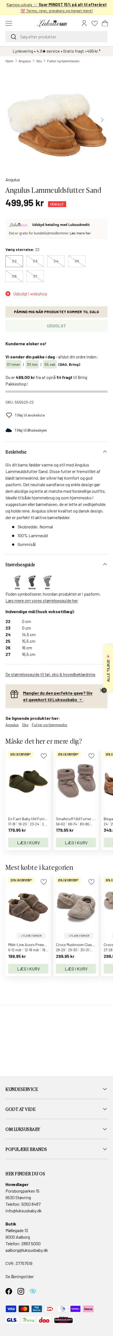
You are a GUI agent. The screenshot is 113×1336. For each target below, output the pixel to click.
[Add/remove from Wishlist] (44, 756)
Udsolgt (56, 325)
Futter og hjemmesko (63, 61)
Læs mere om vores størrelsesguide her (41, 600)
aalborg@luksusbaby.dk (26, 1250)
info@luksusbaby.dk (23, 1210)
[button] (105, 23)
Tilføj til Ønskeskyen (31, 430)
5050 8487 (31, 1204)
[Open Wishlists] (95, 23)
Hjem (9, 61)
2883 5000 (31, 1243)
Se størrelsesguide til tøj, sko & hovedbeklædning (50, 674)
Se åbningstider (19, 1276)
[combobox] (56, 36)
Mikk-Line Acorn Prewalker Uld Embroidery (43, 944)
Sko (39, 61)
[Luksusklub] (19, 225)
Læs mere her (80, 233)
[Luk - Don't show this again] (104, 690)
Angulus (25, 61)
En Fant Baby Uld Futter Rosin (33, 818)
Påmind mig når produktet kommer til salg (56, 311)
